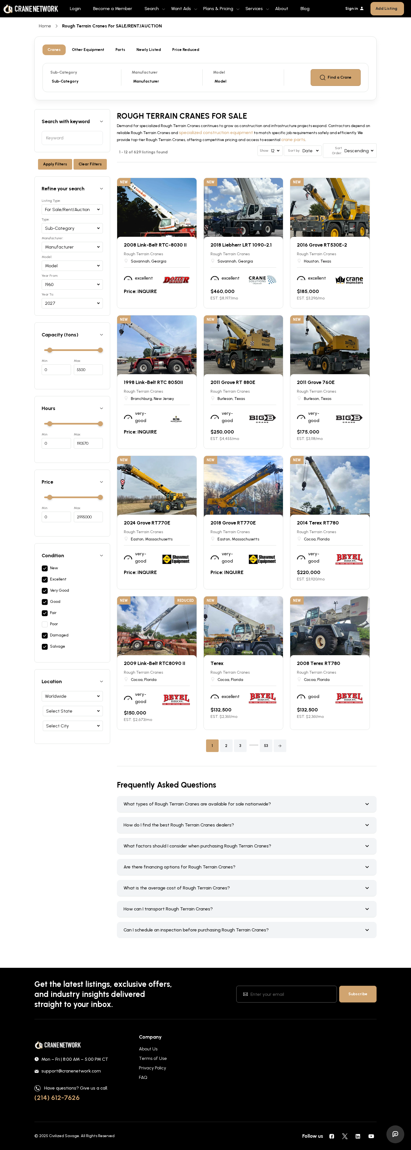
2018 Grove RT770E (233, 523)
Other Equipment (88, 49)
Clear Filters (90, 164)
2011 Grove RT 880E (233, 382)
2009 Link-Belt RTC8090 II (154, 663)
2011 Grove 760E (316, 382)
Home (45, 26)
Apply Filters (55, 164)
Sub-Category (63, 72)
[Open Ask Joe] (395, 1134)
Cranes (54, 49)
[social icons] (331, 1136)
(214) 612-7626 (57, 1097)
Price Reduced (185, 49)
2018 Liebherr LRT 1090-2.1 (241, 245)
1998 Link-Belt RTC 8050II (153, 382)
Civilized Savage (64, 1135)
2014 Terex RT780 (318, 523)
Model (219, 72)
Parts (120, 49)
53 (266, 745)
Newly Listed (148, 49)
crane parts (293, 139)
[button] (280, 745)
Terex (217, 663)
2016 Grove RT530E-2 (322, 245)
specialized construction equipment (216, 132)
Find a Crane (339, 77)
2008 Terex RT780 (318, 663)
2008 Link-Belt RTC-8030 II (155, 245)
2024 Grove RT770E (147, 523)
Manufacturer (145, 72)
